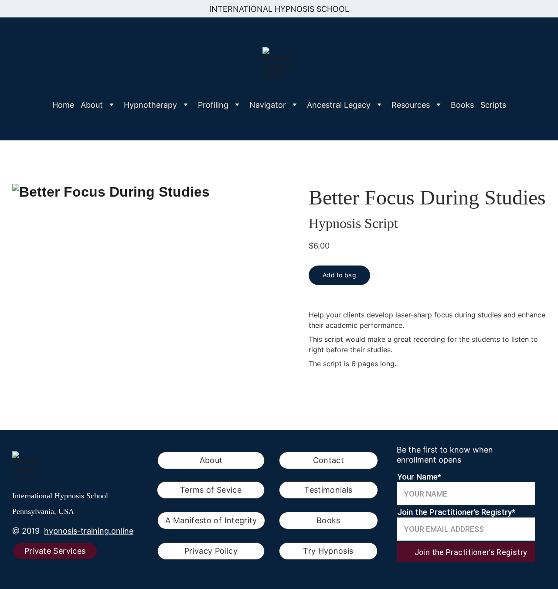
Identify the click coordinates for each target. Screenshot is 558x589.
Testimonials (328, 489)
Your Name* (419, 477)
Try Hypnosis (328, 550)
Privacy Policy (211, 550)
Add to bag (339, 275)
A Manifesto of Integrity (211, 520)
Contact (328, 460)
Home (63, 104)
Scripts (493, 104)
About (211, 460)
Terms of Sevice (211, 489)
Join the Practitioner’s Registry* (456, 512)
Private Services (55, 550)
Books (462, 104)
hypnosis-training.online (88, 530)
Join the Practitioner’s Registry (471, 552)
